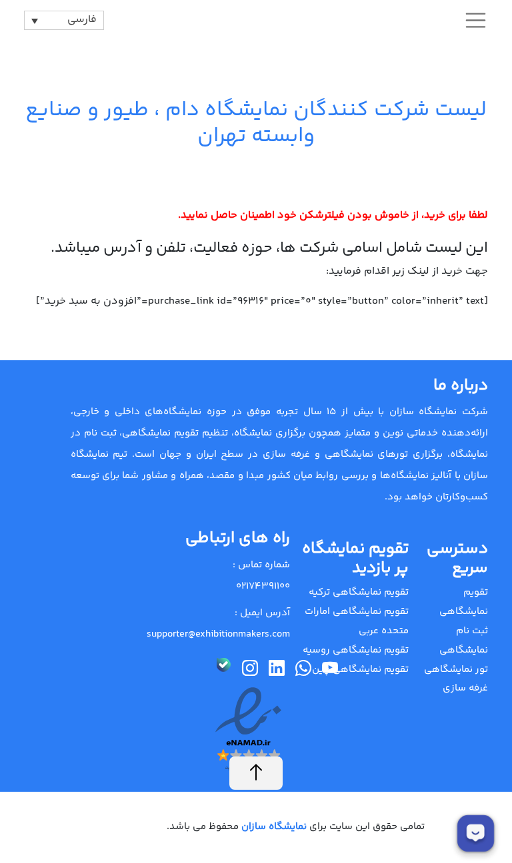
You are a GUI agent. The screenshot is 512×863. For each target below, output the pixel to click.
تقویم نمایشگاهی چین (360, 669)
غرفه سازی (465, 688)
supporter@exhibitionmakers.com (218, 634)
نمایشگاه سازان (273, 826)
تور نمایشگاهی (456, 669)
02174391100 (263, 586)
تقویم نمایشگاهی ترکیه (359, 592)
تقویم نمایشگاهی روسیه (356, 650)
